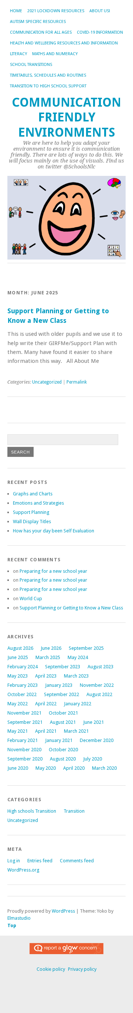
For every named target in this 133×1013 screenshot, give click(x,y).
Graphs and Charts (32, 494)
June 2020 (17, 768)
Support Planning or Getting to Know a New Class (71, 608)
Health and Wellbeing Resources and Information (64, 43)
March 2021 (76, 731)
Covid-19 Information (100, 32)
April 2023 (46, 676)
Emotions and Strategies (38, 503)
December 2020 (96, 740)
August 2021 (63, 722)
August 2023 (100, 666)
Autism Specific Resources (38, 21)
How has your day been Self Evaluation (53, 531)
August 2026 (20, 648)
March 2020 (104, 768)
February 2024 (22, 666)
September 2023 (62, 666)
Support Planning (31, 512)
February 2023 (22, 685)
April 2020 (74, 768)
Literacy (18, 53)
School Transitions (31, 64)
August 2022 (99, 694)
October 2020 (63, 749)
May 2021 (17, 731)
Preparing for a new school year (53, 571)
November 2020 (24, 749)
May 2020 (45, 768)
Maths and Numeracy (55, 53)
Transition (74, 811)
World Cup (31, 598)
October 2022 (22, 694)
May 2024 (78, 657)
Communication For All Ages (41, 32)
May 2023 (17, 676)
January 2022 (77, 703)
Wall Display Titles (32, 521)
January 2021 (58, 740)
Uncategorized (47, 382)
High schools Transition (31, 811)
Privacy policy (82, 969)
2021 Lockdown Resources (55, 11)
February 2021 (22, 740)
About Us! (99, 11)
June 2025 (17, 657)
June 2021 (93, 722)
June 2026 (51, 648)
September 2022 (61, 694)
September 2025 (86, 648)
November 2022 (97, 685)
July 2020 (92, 759)
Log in (13, 860)
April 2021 (46, 731)
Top (11, 925)
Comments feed (77, 860)
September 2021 (24, 722)
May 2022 (17, 703)
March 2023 (76, 676)
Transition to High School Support (48, 86)
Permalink (76, 382)
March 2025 (47, 657)
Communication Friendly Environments (66, 117)
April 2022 (46, 703)
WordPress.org (23, 870)
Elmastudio (19, 918)
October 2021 (63, 713)
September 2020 (24, 759)
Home (16, 11)
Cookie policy (51, 969)
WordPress (63, 911)
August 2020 (63, 759)
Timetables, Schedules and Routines (48, 75)
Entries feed (39, 860)
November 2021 (24, 713)
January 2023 (58, 685)
